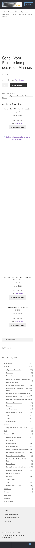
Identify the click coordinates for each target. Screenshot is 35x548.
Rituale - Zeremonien (13, 473)
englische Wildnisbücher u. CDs (16, 428)
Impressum (8, 521)
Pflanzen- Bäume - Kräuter (14, 470)
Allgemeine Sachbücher (16, 96)
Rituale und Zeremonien (14, 403)
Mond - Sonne (10, 464)
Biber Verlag (8, 363)
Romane (9, 406)
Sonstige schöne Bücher (14, 412)
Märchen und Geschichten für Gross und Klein (19, 389)
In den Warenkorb (18, 85)
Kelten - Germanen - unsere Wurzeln (17, 449)
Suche (17, 545)
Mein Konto (6, 545)
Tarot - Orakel (10, 479)
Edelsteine (9, 373)
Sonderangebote (11, 409)
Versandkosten (19, 80)
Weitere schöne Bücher (13, 486)
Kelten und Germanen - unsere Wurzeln (18, 379)
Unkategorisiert (9, 501)
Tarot (8, 415)
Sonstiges (7, 495)
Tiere (8, 418)
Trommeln (7, 498)
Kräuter (6, 492)
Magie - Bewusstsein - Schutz (15, 385)
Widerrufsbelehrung (11, 514)
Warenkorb (27, 543)
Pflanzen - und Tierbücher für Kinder (18, 400)
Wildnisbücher (11, 421)
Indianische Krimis (12, 446)
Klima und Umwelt (12, 382)
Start (5, 12)
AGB (6, 510)
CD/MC (6, 425)
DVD (5, 431)
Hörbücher (7, 489)
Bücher (6, 367)
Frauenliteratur (11, 376)
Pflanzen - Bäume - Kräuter (14, 396)
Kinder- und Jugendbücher (15, 453)
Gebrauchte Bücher (14, 12)
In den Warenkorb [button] (17, 127)
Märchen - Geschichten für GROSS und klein (18, 460)
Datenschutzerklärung (12, 517)
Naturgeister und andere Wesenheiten (18, 393)
